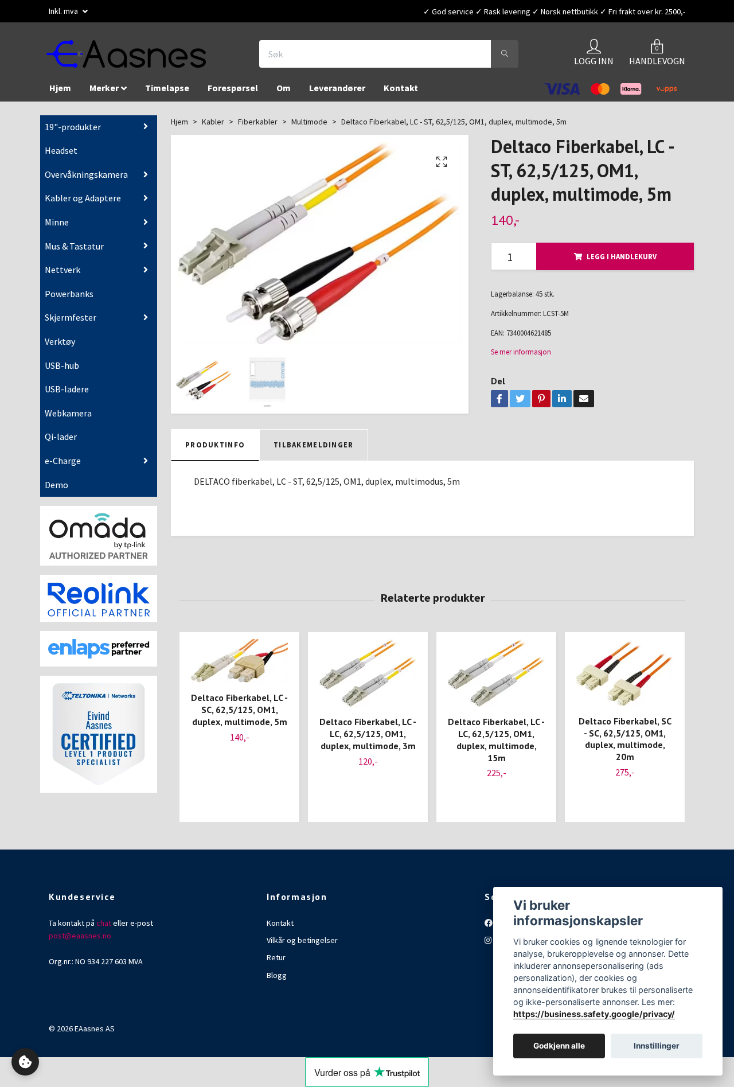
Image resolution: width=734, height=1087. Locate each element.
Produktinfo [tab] (215, 450)
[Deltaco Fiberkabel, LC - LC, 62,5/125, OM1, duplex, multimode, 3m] (367, 678)
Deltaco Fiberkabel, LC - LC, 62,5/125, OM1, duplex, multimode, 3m (367, 739)
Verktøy (60, 347)
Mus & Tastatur (74, 252)
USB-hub (62, 371)
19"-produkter (73, 132)
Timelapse (167, 93)
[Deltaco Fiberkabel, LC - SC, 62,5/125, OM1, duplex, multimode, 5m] (239, 666)
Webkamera (68, 418)
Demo (56, 490)
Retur (276, 963)
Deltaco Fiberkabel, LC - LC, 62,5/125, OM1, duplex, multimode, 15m (496, 745)
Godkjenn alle (559, 1046)
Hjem (60, 93)
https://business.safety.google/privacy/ (594, 1014)
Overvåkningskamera (86, 180)
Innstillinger (657, 1046)
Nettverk (62, 275)
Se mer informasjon (521, 357)
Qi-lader (61, 442)
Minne (57, 227)
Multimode (309, 127)
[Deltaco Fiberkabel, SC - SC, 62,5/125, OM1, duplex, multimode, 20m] (624, 678)
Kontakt (401, 93)
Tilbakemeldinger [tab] (313, 450)
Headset (61, 156)
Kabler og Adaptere (83, 203)
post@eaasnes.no (80, 941)
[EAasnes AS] (141, 57)
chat (103, 929)
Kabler (213, 127)
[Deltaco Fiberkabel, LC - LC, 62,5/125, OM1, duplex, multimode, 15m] (496, 678)
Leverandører (337, 93)
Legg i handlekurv (622, 262)
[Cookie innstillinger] (25, 1062)
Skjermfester (70, 323)
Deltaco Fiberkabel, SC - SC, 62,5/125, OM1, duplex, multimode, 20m (625, 744)
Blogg (277, 981)
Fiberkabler (258, 127)
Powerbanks (69, 299)
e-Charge (63, 466)
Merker (104, 93)
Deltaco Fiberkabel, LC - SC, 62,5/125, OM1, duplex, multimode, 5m (239, 715)
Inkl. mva (64, 11)
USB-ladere (67, 394)
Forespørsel (233, 93)
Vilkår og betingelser (302, 946)
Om (283, 93)
